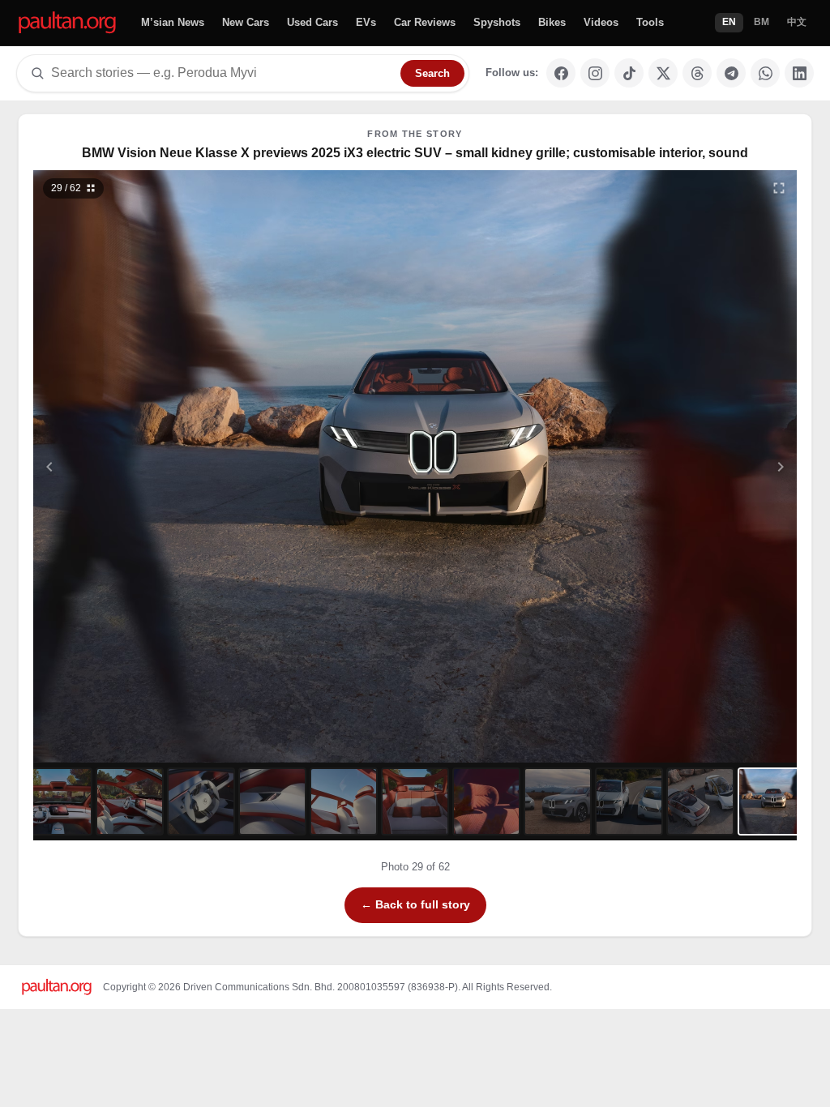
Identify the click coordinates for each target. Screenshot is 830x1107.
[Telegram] (731, 73)
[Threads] (697, 73)
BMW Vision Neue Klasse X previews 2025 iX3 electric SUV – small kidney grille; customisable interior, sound (415, 153)
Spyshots (496, 22)
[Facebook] (560, 73)
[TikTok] (629, 73)
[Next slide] (702, 466)
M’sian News (172, 22)
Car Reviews (425, 22)
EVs (366, 22)
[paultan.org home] (67, 23)
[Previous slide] (129, 466)
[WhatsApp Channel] (765, 73)
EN (729, 22)
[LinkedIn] (799, 73)
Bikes (552, 22)
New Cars (245, 22)
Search (432, 73)
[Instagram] (595, 73)
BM (761, 22)
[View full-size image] (779, 188)
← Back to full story (415, 904)
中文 (796, 22)
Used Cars (312, 22)
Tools (650, 22)
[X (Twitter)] (663, 73)
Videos (601, 22)
